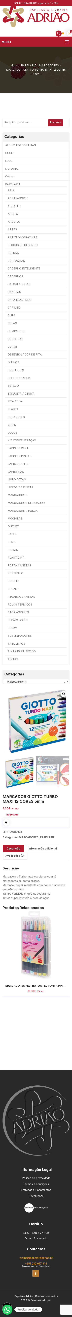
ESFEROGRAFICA (19, 378)
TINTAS (13, 659)
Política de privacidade (36, 1178)
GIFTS (12, 424)
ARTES (12, 229)
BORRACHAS (16, 260)
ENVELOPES (16, 370)
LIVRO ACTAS (17, 479)
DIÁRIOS (13, 362)
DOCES (10, 153)
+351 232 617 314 (36, 1263)
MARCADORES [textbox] (35, 682)
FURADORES (16, 417)
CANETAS (14, 292)
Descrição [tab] (13, 848)
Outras (9, 176)
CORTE (12, 346)
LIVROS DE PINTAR (20, 487)
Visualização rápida (40, 976)
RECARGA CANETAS (21, 596)
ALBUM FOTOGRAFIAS (20, 145)
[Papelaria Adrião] (36, 15)
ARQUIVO (14, 221)
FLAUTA (13, 409)
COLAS (12, 323)
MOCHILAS (15, 518)
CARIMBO (14, 307)
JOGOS (12, 432)
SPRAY (12, 628)
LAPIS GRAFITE (18, 463)
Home (14, 65)
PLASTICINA (16, 557)
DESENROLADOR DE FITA (25, 354)
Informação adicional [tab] (43, 848)
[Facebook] (35, 1273)
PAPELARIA (29, 65)
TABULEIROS (16, 643)
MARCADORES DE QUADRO (26, 503)
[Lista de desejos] (63, 33)
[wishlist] (6, 822)
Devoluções (36, 1196)
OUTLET (13, 526)
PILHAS (13, 550)
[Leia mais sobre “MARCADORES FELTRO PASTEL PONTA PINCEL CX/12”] (32, 976)
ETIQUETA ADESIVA (21, 393)
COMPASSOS (16, 331)
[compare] (47, 976)
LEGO (8, 160)
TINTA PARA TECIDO (22, 651)
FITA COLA (15, 401)
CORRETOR (15, 339)
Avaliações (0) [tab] (15, 855)
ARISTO (13, 213)
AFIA (11, 190)
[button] (64, 694)
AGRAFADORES (18, 198)
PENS (11, 542)
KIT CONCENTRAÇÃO (22, 440)
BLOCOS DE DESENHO (23, 245)
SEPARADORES (18, 620)
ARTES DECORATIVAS (22, 237)
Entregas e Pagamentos (36, 1190)
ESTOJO (13, 385)
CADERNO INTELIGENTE (24, 268)
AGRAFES (14, 206)
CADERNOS (15, 276)
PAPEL (12, 534)
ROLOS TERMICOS (20, 604)
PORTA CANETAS (19, 565)
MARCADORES (49, 65)
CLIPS (12, 315)
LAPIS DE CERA (18, 448)
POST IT (13, 581)
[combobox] (36, 681)
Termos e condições (36, 1184)
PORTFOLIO (15, 573)
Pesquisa (55, 122)
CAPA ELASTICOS (19, 299)
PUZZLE (13, 589)
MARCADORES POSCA (23, 510)
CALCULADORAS (19, 284)
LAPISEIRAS (16, 471)
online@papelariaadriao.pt (36, 1257)
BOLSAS (13, 253)
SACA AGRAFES (18, 612)
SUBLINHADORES (20, 635)
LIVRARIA (11, 168)
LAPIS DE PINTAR (19, 456)
